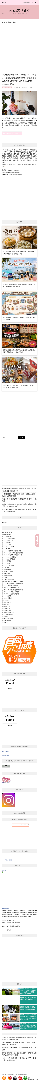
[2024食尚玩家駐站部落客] (19, 650)
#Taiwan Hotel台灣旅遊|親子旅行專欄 (13, 590)
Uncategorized (7, 610)
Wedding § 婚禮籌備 (8, 612)
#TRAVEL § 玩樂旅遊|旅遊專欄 (11, 594)
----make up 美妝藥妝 (10, 557)
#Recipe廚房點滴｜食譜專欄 (10, 585)
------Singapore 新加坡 (8, 546)
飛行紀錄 (5, 622)
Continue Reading (14, 133)
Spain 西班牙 (6, 604)
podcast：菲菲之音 (7, 930)
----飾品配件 (8, 563)
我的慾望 (7, 573)
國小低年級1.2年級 (7, 87)
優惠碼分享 (8, 569)
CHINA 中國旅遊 (7, 598)
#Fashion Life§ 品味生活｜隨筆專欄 (12, 555)
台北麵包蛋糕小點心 (8, 614)
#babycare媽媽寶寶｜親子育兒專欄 (12, 551)
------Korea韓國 (7, 544)
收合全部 (9, 532)
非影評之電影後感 (10, 579)
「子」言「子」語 (10, 565)
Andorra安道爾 (7, 596)
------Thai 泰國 (7, 548)
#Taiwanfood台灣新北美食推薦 (11, 592)
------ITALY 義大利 (8, 540)
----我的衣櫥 (8, 561)
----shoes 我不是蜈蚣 (10, 559)
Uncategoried (6, 608)
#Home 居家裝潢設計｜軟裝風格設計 (13, 583)
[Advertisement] (19, 51)
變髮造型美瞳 (8, 575)
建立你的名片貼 (5, 908)
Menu (5, 2)
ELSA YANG (17, 87)
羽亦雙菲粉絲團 (5, 755)
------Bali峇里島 (7, 534)
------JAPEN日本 (7, 542)
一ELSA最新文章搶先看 (7, 860)
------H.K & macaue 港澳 (9, 538)
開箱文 (7, 577)
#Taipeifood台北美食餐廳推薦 (11, 587)
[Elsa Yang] (7, 889)
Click (37, 540)
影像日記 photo (9, 571)
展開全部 (4, 532)
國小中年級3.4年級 (8, 618)
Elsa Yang (4, 856)
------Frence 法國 (7, 536)
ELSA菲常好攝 (19, 10)
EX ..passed (6, 600)
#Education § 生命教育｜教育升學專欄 (13, 553)
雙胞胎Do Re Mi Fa (6, 751)
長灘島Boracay (7, 620)
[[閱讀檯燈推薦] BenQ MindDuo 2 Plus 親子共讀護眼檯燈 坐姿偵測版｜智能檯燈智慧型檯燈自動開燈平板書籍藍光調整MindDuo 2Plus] (19, 103)
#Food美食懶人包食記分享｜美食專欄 (13, 581)
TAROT (7, 567)
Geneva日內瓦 (7, 602)
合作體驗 (5, 616)
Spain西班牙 (6, 606)
